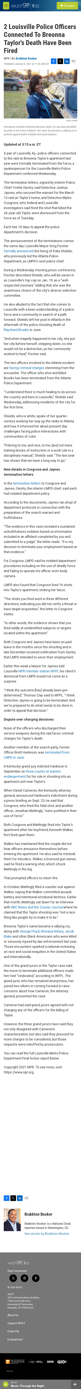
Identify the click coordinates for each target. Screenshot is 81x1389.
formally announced (19, 251)
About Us (13, 1315)
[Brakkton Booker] (12, 1220)
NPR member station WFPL (38, 671)
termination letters (27, 483)
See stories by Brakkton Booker (46, 1234)
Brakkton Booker (26, 58)
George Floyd (29, 931)
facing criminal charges (26, 368)
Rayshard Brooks (16, 330)
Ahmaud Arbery (52, 931)
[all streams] (76, 1384)
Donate (69, 5)
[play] (5, 1384)
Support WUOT (16, 1323)
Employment (15, 1339)
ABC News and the (37, 907)
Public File (13, 1331)
